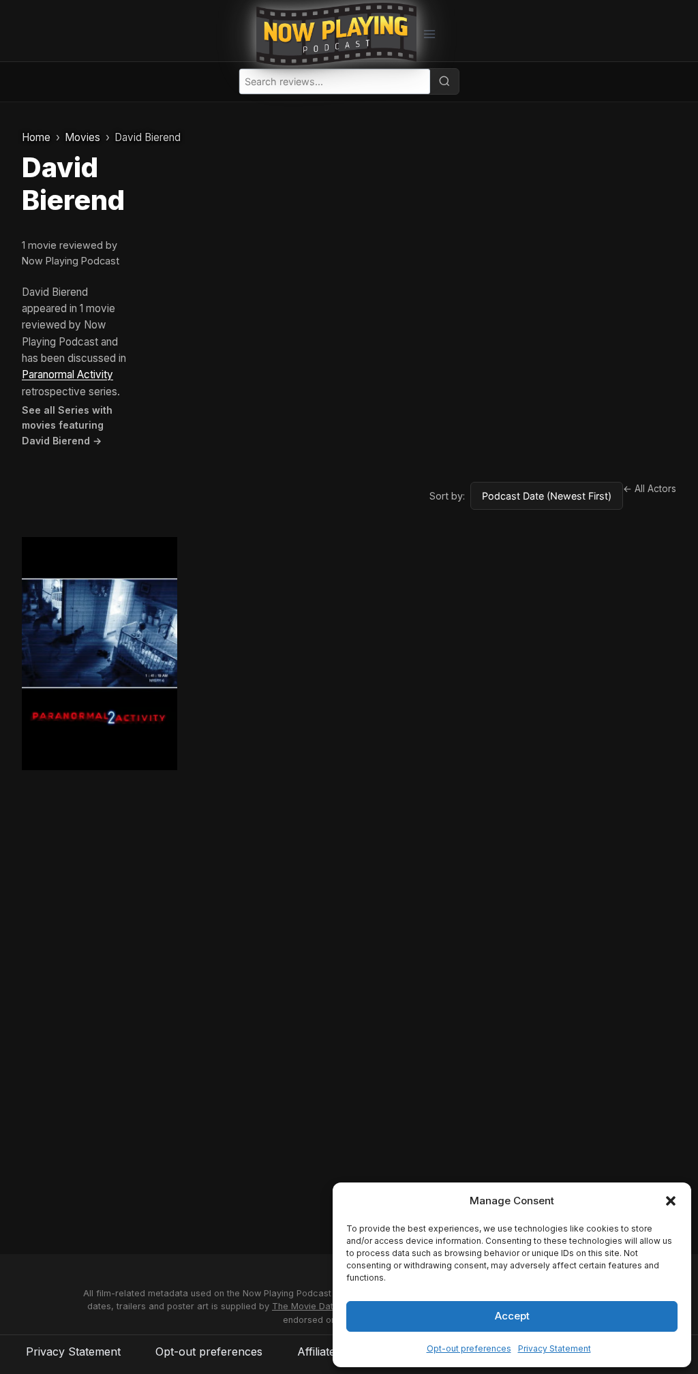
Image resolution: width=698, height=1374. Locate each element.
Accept (512, 1315)
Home (36, 137)
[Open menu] (429, 33)
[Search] (444, 81)
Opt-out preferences (469, 1348)
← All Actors (649, 488)
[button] (671, 1201)
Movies (82, 137)
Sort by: (447, 496)
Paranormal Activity (67, 374)
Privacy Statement (554, 1348)
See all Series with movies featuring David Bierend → (67, 425)
